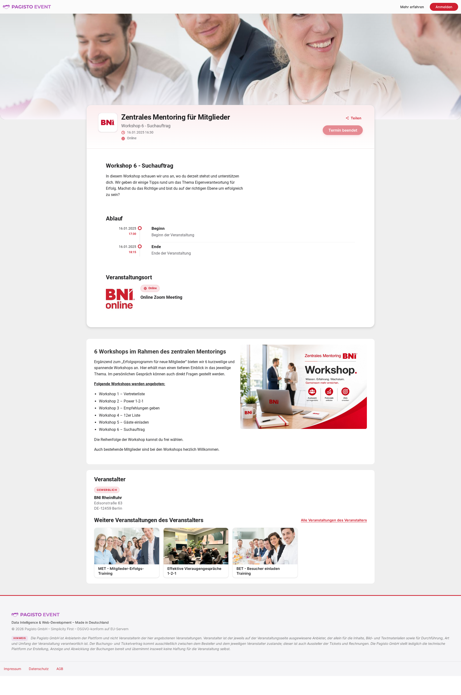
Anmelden (444, 7)
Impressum (12, 669)
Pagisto (36, 614)
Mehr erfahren (412, 7)
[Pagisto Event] (27, 6)
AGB (59, 669)
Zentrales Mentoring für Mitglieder (175, 117)
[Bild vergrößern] (303, 387)
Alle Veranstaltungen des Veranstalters (334, 520)
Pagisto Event (27, 6)
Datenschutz (39, 669)
